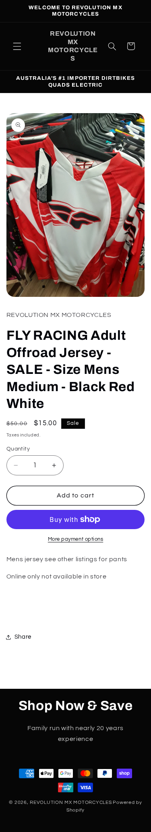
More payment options (75, 539)
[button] (17, 46)
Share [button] (22, 637)
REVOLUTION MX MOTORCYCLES (71, 802)
